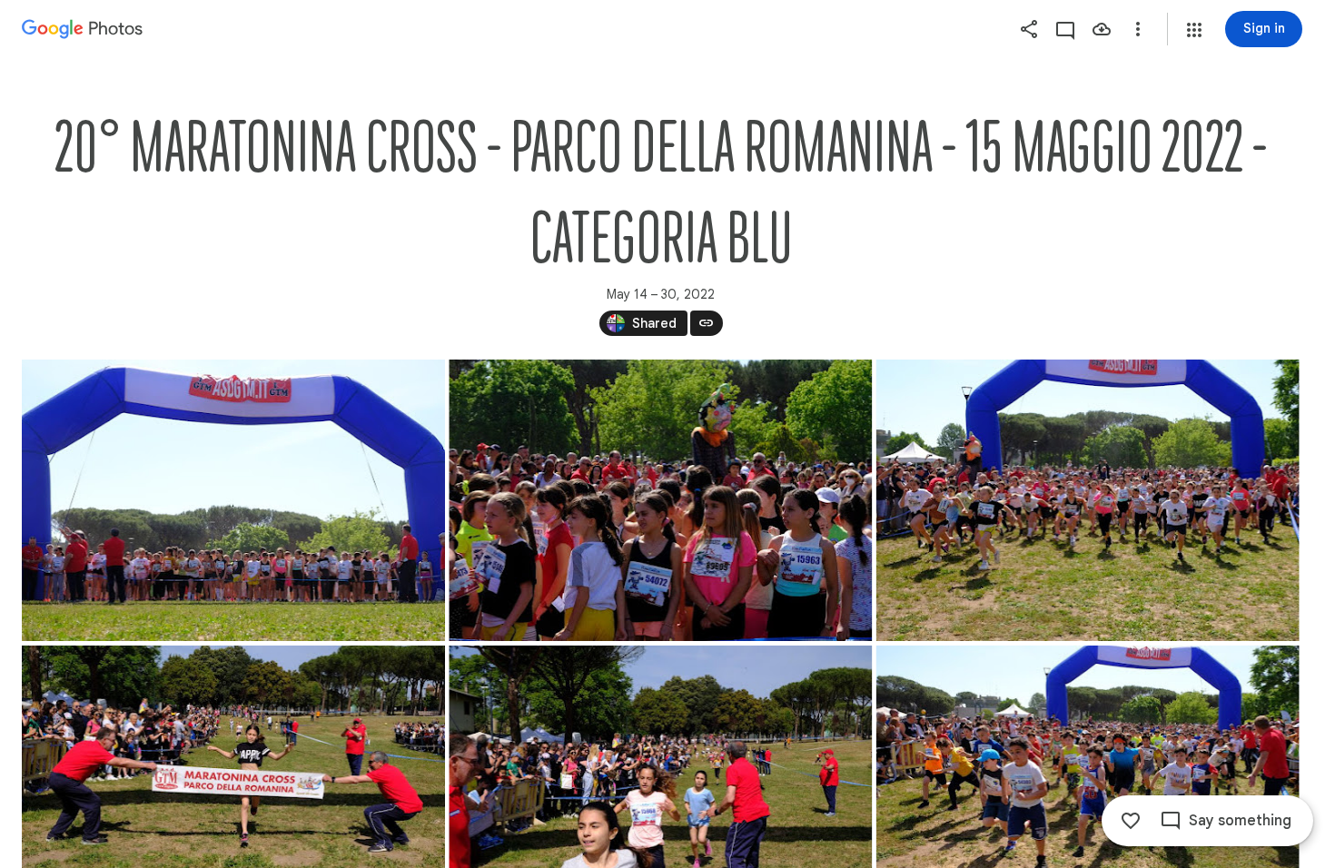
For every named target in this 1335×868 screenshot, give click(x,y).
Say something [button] (1240, 821)
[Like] (1130, 821)
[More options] (1138, 29)
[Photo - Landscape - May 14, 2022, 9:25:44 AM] (660, 500)
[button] (1194, 30)
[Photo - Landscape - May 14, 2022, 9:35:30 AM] (1088, 500)
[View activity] (1065, 29)
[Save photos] (1101, 29)
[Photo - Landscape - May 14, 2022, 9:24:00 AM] (233, 500)
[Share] (1029, 29)
